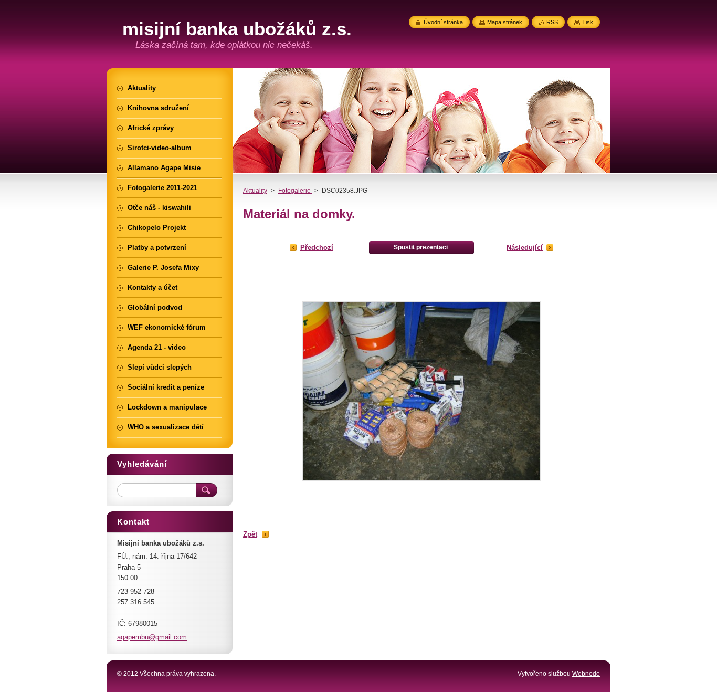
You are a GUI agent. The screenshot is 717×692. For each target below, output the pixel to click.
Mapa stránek (504, 22)
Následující (525, 247)
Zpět (250, 534)
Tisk (587, 22)
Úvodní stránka (443, 22)
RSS (552, 22)
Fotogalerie (295, 190)
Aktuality (255, 190)
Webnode (586, 673)
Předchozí (316, 247)
